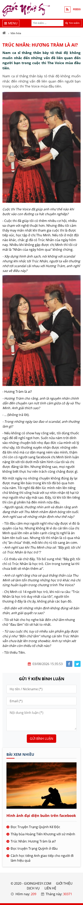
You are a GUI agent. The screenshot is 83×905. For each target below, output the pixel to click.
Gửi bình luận (41, 738)
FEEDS (77, 9)
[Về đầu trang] (77, 362)
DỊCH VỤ (33, 888)
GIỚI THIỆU (64, 883)
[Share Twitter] (77, 664)
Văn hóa (15, 33)
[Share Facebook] (69, 664)
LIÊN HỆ (50, 888)
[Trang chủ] (4, 33)
